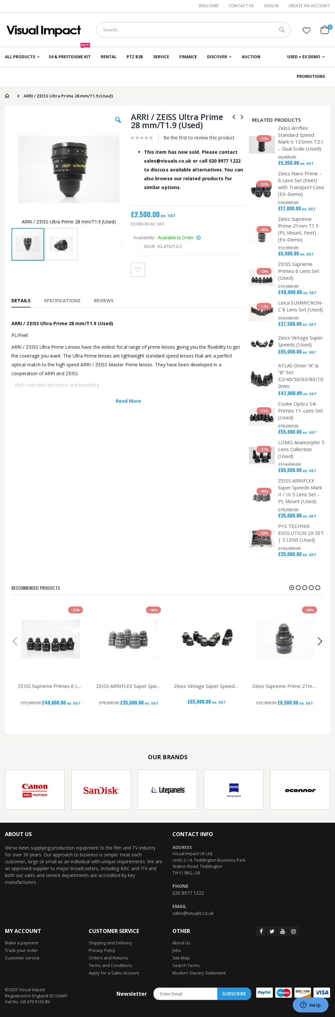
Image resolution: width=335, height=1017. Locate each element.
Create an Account (309, 6)
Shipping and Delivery (110, 943)
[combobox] (193, 30)
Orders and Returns (108, 958)
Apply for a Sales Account (114, 973)
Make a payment (21, 943)
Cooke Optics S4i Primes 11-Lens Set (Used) (300, 410)
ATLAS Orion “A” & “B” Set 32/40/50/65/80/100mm (300, 375)
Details (20, 300)
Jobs (176, 950)
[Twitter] (272, 931)
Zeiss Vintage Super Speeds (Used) (300, 341)
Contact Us (241, 6)
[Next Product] (242, 116)
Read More (128, 401)
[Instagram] (293, 931)
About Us (181, 943)
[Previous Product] (234, 116)
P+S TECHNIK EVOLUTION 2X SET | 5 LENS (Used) (301, 533)
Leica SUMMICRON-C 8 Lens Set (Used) (300, 306)
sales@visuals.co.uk (193, 913)
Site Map (181, 958)
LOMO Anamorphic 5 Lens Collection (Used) (301, 449)
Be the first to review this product (199, 137)
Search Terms (186, 965)
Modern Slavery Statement (199, 973)
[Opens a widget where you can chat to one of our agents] (310, 1005)
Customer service (22, 958)
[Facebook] (261, 931)
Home (7, 96)
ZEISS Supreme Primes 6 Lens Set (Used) (298, 271)
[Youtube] (283, 931)
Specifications (62, 300)
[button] (306, 30)
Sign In (271, 6)
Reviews (104, 300)
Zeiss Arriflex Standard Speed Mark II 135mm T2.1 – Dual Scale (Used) (301, 138)
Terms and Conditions (110, 965)
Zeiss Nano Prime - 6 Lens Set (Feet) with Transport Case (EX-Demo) (301, 183)
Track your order (21, 950)
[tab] (24, 300)
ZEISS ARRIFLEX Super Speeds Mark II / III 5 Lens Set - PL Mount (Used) (300, 490)
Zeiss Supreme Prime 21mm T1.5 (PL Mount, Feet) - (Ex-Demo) (298, 229)
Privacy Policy (102, 950)
